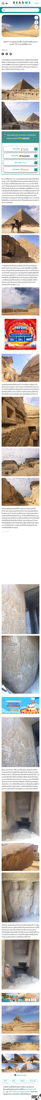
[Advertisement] (20, 559)
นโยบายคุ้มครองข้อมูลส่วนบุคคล (19, 1091)
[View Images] (8, 1058)
